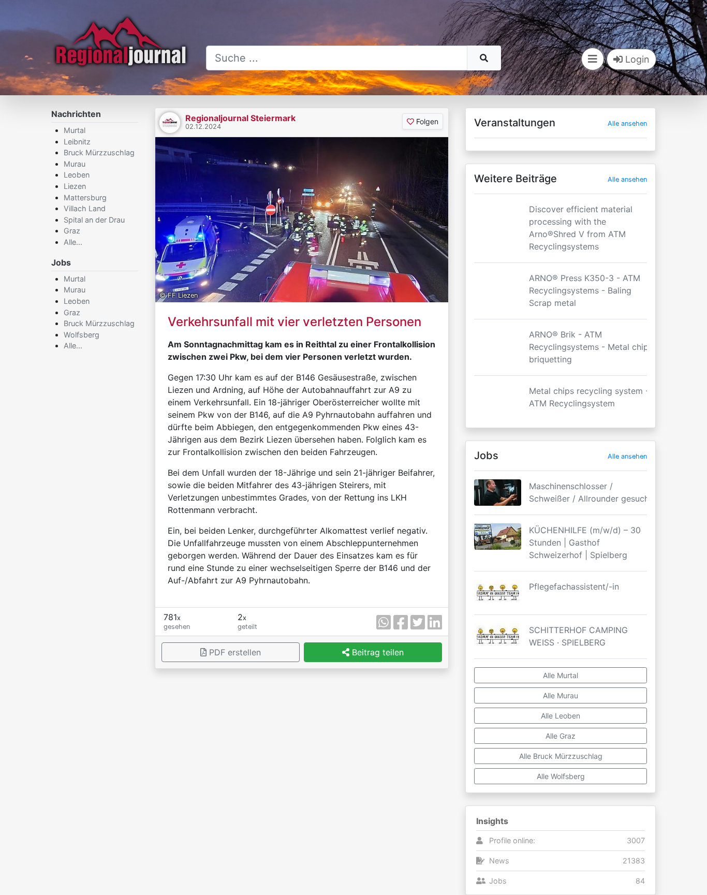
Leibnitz (77, 141)
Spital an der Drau (94, 219)
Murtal (74, 130)
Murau (74, 163)
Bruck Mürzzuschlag (99, 152)
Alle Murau (560, 695)
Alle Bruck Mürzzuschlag (560, 756)
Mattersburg (85, 197)
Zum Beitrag (560, 249)
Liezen (75, 186)
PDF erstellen (234, 652)
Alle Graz (561, 735)
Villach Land (85, 208)
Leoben (77, 174)
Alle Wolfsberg (561, 776)
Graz (72, 230)
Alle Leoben (560, 715)
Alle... (73, 242)
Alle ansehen (627, 123)
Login (636, 59)
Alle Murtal (560, 675)
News (499, 860)
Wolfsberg (81, 334)
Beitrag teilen (376, 652)
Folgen (426, 121)
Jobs (498, 880)
